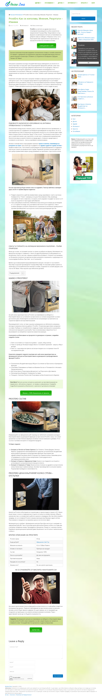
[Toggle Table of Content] (22, 273)
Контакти (12, 695)
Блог (93, 3)
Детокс (60, 3)
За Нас (7, 695)
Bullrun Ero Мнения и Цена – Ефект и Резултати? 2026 (86, 38)
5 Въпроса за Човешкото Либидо (85, 83)
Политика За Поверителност (24, 695)
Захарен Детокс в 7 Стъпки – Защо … (86, 76)
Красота (84, 3)
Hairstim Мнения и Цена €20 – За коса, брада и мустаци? (85, 32)
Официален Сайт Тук (42, 542)
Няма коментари (37, 25)
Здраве (37, 3)
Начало (12, 15)
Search (83, 18)
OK (88, 62)
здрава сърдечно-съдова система (51, 145)
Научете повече (92, 58)
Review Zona (8, 686)
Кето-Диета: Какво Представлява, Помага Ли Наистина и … (86, 91)
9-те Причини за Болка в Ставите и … (85, 98)
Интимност (72, 3)
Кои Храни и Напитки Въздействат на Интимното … (84, 106)
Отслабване (49, 3)
